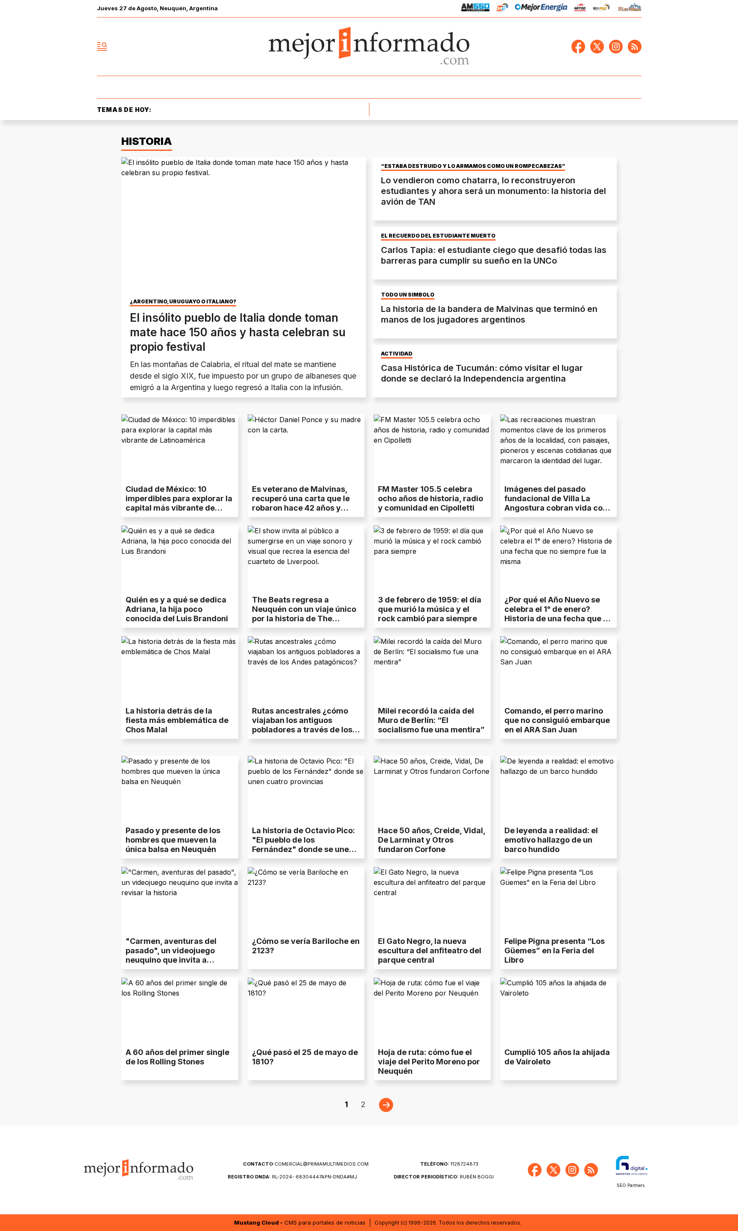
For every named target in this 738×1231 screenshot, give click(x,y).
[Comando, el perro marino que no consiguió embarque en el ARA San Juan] (558, 669)
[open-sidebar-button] (102, 46)
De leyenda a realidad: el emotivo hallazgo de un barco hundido (551, 840)
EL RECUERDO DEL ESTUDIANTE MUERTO (438, 235)
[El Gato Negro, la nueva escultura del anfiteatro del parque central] (432, 900)
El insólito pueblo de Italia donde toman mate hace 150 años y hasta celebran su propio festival (238, 332)
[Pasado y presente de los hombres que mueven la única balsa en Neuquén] (179, 789)
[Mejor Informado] (369, 46)
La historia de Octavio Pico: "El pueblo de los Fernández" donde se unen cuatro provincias (303, 844)
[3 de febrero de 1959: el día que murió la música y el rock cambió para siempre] (432, 558)
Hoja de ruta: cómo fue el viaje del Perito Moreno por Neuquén (429, 1061)
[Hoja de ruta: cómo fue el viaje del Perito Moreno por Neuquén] (432, 1010)
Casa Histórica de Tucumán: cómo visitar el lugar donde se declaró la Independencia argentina (482, 373)
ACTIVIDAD (397, 353)
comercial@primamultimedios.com (306, 1164)
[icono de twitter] (597, 46)
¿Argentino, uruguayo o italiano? (183, 301)
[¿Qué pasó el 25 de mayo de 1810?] (306, 1010)
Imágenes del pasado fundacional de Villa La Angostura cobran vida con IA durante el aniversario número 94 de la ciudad (555, 508)
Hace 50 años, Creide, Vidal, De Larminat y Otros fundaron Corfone (431, 840)
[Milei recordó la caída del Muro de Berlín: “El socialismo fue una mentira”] (432, 669)
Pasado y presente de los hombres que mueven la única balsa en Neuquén (173, 840)
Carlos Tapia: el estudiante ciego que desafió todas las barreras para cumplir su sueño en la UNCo (493, 255)
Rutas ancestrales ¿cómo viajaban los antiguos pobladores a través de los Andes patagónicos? (302, 724)
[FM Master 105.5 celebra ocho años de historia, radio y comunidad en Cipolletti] (432, 447)
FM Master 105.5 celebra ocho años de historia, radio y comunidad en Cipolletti (430, 498)
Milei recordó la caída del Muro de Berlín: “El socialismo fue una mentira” (431, 720)
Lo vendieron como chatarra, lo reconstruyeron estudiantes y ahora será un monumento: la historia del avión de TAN (493, 191)
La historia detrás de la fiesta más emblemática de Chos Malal (177, 720)
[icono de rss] (634, 46)
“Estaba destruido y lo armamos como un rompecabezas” (473, 166)
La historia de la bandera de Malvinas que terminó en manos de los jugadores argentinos (489, 314)
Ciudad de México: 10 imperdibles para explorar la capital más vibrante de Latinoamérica (179, 503)
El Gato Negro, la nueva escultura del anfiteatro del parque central (429, 950)
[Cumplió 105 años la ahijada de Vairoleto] (558, 1010)
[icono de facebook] (578, 46)
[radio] (475, 8)
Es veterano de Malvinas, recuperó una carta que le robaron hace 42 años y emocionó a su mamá (301, 503)
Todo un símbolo (407, 294)
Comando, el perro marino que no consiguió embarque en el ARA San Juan (557, 720)
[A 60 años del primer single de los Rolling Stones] (179, 1010)
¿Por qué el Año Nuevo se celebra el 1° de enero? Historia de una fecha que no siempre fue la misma (558, 613)
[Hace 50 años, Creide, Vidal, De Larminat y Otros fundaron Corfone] (432, 789)
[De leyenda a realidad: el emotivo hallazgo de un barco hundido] (558, 789)
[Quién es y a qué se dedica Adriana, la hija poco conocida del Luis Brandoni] (179, 558)
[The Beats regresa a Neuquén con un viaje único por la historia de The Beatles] (306, 558)
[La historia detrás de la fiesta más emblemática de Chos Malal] (179, 669)
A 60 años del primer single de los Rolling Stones (177, 1057)
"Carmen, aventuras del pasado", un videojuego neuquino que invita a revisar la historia (171, 955)
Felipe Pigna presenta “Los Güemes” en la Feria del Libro (554, 950)
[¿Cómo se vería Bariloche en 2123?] (306, 900)
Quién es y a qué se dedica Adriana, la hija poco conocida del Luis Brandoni (177, 609)
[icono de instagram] (616, 46)
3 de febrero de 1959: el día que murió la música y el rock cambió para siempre (429, 609)
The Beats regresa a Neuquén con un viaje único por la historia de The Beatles (304, 613)
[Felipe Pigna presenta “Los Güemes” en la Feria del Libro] (558, 900)
